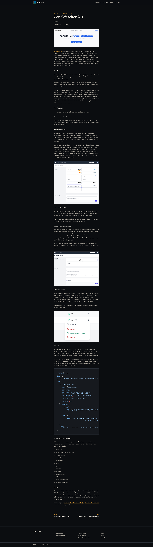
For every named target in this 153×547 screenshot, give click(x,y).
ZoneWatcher (97, 2)
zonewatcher (58, 24)
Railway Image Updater (84, 538)
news (66, 24)
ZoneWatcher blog (60, 535)
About (111, 2)
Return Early (37, 531)
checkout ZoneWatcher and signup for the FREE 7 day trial (81, 503)
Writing (106, 2)
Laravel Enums (82, 533)
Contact (117, 2)
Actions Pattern (82, 535)
